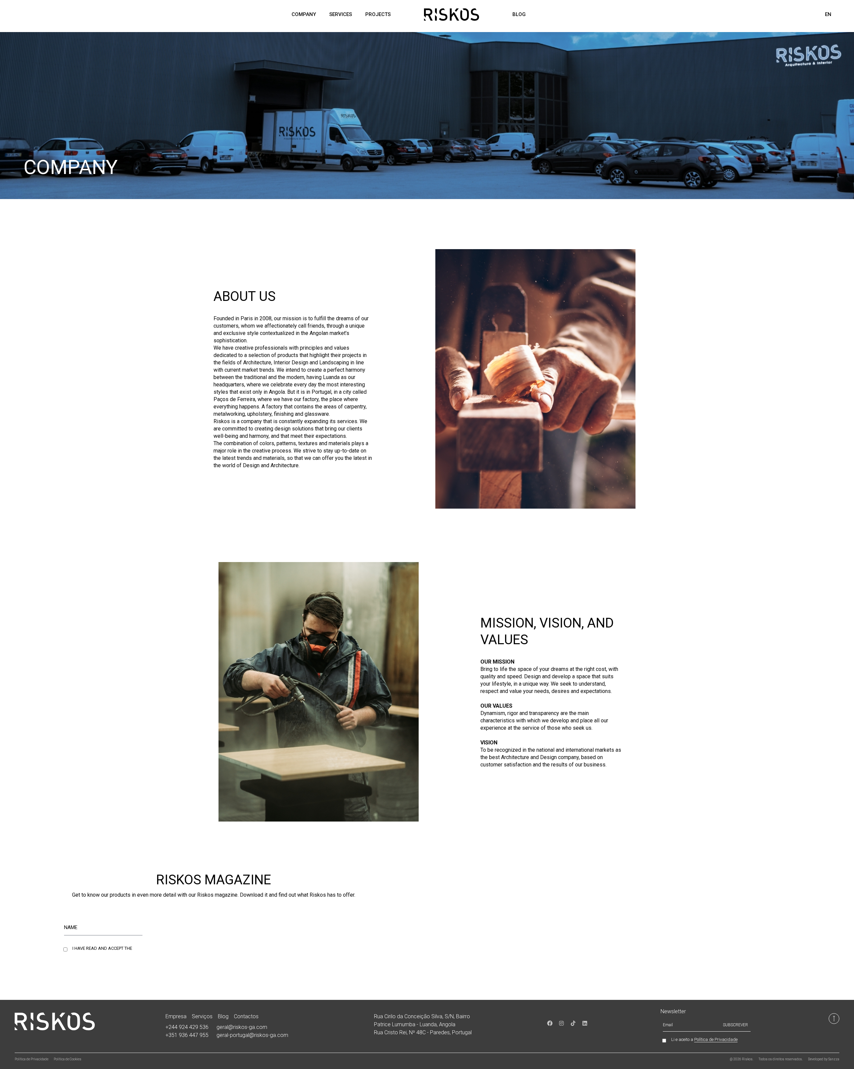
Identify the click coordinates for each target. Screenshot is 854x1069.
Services (340, 14)
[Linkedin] (585, 1023)
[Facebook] (550, 1023)
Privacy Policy (148, 948)
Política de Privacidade (716, 1039)
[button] (841, 14)
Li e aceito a (704, 1039)
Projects (378, 14)
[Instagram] (561, 1023)
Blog (519, 14)
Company (304, 14)
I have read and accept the (118, 948)
